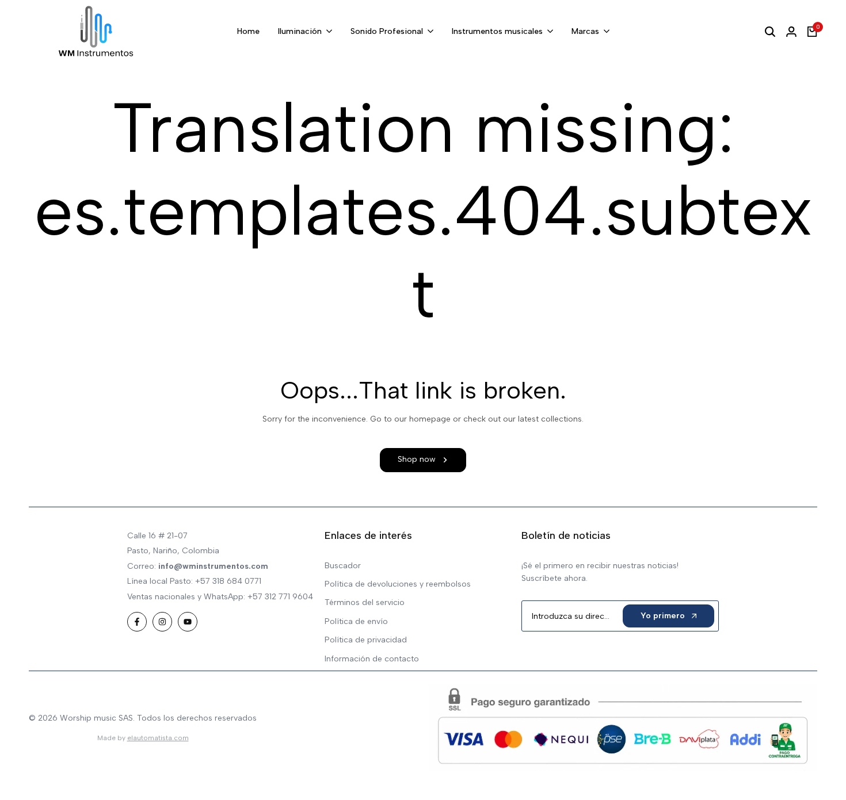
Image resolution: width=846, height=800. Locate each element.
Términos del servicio (365, 602)
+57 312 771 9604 (280, 597)
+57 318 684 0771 (228, 581)
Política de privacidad (366, 640)
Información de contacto (372, 659)
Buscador (343, 566)
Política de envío (356, 621)
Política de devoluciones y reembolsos (398, 584)
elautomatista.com (158, 738)
